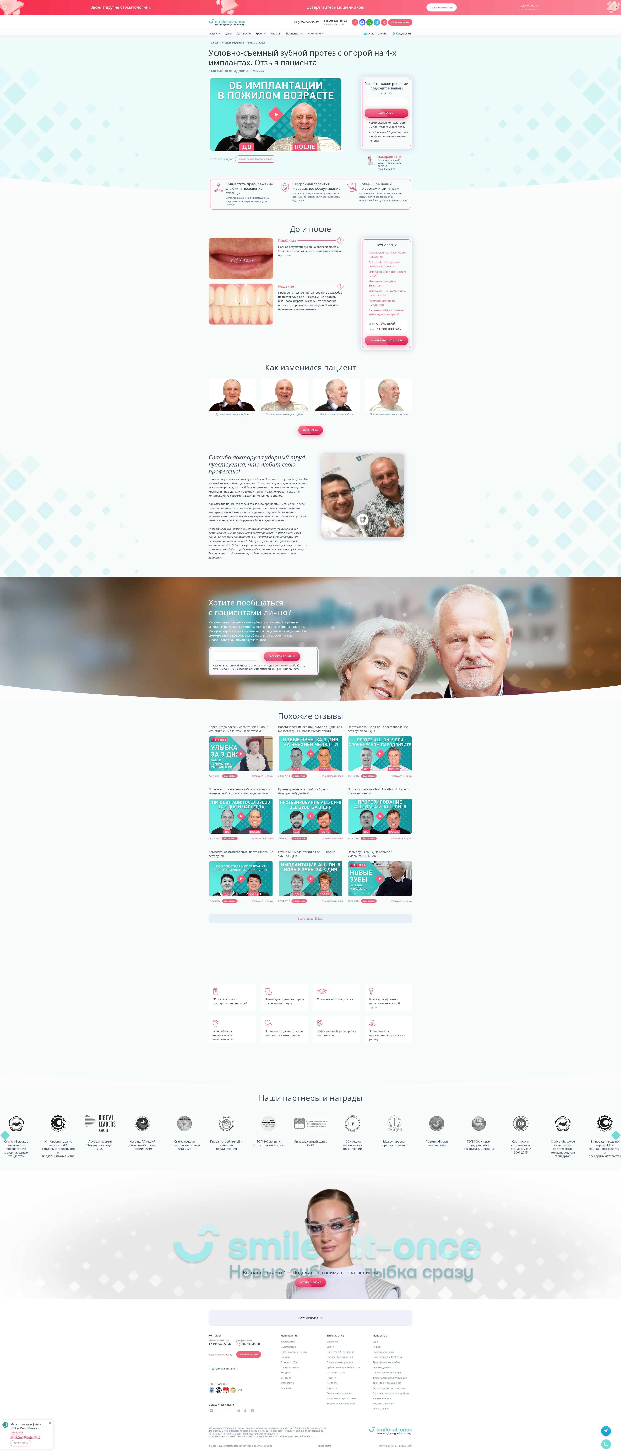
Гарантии (332, 1388)
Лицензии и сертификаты (341, 1398)
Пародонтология (290, 1367)
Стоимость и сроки (262, 776)
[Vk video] (211, 1411)
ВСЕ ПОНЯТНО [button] (21, 1443)
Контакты (332, 1382)
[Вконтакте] (218, 1411)
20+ (241, 1390)
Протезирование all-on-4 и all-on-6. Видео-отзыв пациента (378, 791)
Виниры (285, 1357)
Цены (376, 1341)
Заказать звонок (249, 1354)
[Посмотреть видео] (241, 753)
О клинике (332, 1341)
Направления (289, 1335)
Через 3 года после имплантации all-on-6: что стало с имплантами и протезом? (238, 729)
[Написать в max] (362, 22)
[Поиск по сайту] (355, 22)
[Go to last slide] (4, 7)
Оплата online (381, 1408)
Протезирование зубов (294, 1352)
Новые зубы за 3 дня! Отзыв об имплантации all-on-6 (370, 854)
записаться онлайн (282, 656)
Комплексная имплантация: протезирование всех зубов (241, 854)
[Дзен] (231, 1411)
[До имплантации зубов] (232, 394)
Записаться (386, 112)
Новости (331, 1377)
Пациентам (380, 1335)
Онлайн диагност (382, 1367)
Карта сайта (324, 1445)
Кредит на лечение (384, 1403)
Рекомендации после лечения (390, 1388)
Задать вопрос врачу (220, 1354)
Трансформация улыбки (386, 1362)
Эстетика (286, 1377)
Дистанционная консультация (390, 1377)
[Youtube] (225, 1411)
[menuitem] (214, 33)
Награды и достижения (340, 1357)
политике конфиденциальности (25, 1434)
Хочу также (310, 429)
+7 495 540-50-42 (220, 1344)
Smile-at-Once (335, 1335)
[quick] (606, 1446)
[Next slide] (616, 7)
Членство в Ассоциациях (340, 1352)
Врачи (330, 1346)
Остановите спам (441, 7)
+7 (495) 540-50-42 (306, 22)
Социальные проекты (339, 1393)
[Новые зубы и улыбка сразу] (227, 22)
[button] (276, 114)
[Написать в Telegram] (377, 22)
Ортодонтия (287, 1382)
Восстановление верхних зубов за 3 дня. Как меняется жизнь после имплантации (310, 729)
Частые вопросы (382, 1398)
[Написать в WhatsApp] (369, 22)
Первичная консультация (387, 1372)
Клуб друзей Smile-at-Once (388, 1357)
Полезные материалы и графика (391, 1393)
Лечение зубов (289, 1362)
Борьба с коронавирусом (341, 1403)
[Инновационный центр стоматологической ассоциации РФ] (211, 1390)
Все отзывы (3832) (310, 918)
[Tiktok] (245, 1411)
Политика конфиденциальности (394, 1445)
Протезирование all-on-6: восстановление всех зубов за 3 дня (378, 729)
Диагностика (288, 1341)
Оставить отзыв (310, 1282)
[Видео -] (241, 753)
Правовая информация (340, 1362)
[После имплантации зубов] (284, 394)
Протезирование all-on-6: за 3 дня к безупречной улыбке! (303, 791)
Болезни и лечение (384, 1352)
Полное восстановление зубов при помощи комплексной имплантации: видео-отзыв (240, 791)
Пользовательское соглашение (260, 1433)
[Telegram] (238, 1411)
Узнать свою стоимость (386, 340)
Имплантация (288, 1346)
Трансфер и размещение (387, 1382)
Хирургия (286, 1372)
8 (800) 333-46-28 (335, 21)
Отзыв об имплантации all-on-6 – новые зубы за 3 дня (306, 854)
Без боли (286, 1388)
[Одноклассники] (252, 1411)
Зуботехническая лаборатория (344, 1367)
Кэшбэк (377, 1346)
